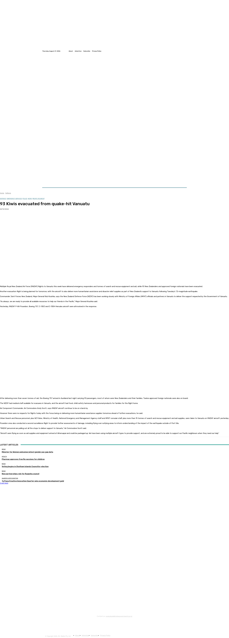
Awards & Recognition (10, 478)
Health (4, 456)
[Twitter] (182, 51)
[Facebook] (179, 51)
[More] (47, 216)
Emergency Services (14, 198)
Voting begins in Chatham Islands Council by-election (25, 466)
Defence (8, 193)
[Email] (30, 216)
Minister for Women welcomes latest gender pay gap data (27, 452)
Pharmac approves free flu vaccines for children (23, 459)
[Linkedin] (185, 51)
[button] (184, 182)
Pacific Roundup (38, 198)
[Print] (38, 216)
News (30, 198)
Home (2, 193)
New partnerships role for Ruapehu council (20, 474)
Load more (4, 483)
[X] (12, 216)
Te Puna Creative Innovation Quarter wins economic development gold (33, 481)
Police (25, 198)
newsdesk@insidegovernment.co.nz (119, 616)
